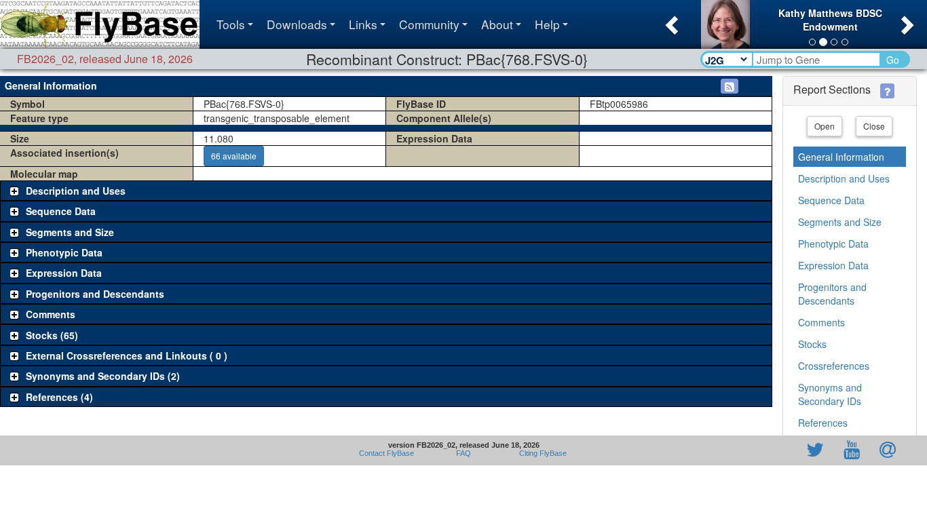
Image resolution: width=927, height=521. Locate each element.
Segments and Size (840, 222)
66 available (234, 155)
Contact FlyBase (386, 453)
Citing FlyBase (541, 453)
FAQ (463, 453)
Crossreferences (833, 365)
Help (547, 24)
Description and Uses (844, 178)
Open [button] (824, 126)
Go (892, 59)
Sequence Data (831, 200)
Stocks (812, 344)
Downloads (297, 24)
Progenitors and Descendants (832, 293)
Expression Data (833, 265)
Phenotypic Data (833, 243)
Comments (821, 322)
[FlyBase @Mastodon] (776, 450)
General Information (841, 156)
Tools (230, 24)
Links (363, 24)
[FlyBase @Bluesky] (736, 450)
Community (429, 24)
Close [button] (874, 126)
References (823, 422)
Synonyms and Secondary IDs (830, 394)
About (497, 24)
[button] (670, 21)
